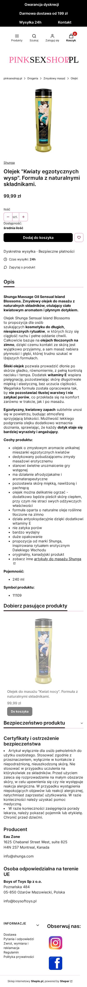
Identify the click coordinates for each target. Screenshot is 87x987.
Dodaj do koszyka (38, 237)
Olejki (74, 78)
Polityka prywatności (19, 957)
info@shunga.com (19, 856)
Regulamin (11, 952)
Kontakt (64, 22)
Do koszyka (20, 711)
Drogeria (32, 78)
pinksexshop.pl (13, 78)
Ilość (7, 209)
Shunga (9, 162)
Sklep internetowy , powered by (38, 981)
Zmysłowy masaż (54, 78)
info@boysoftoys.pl (20, 901)
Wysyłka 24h (30, 22)
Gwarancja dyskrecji (42, 4)
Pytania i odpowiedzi (19, 939)
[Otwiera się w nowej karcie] (55, 942)
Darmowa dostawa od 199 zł (43, 13)
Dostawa (10, 934)
